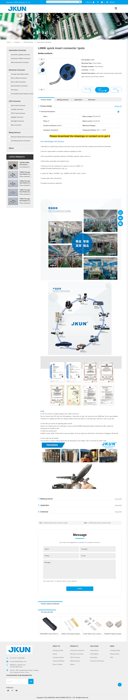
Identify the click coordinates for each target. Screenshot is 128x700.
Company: (84, 549)
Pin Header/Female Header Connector (23, 93)
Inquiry (115, 89)
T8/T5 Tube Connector (18, 113)
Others (11, 148)
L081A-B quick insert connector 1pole (56, 523)
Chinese (112, 2)
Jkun (120, 212)
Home (9, 42)
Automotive (93, 657)
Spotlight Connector (17, 117)
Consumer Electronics (97, 661)
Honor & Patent (57, 664)
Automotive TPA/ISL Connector (20, 58)
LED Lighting (94, 654)
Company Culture (58, 657)
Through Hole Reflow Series (20, 74)
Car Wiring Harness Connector (20, 140)
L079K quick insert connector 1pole (99, 523)
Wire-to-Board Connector (19, 78)
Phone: (47, 556)
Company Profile (58, 650)
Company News (115, 650)
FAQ (111, 657)
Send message (101, 89)
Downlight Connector (17, 121)
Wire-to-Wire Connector (18, 82)
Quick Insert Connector (44, 42)
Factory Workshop (58, 661)
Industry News (114, 654)
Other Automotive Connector (20, 62)
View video (87, 89)
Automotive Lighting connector (20, 54)
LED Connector (28, 42)
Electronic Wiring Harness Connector (22, 137)
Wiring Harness (14, 132)
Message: (47, 562)
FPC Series (14, 90)
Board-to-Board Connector (19, 86)
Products (17, 42)
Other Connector (16, 125)
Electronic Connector (17, 70)
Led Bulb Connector (17, 109)
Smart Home (94, 650)
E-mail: (83, 556)
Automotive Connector (17, 50)
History (55, 654)
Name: (46, 549)
